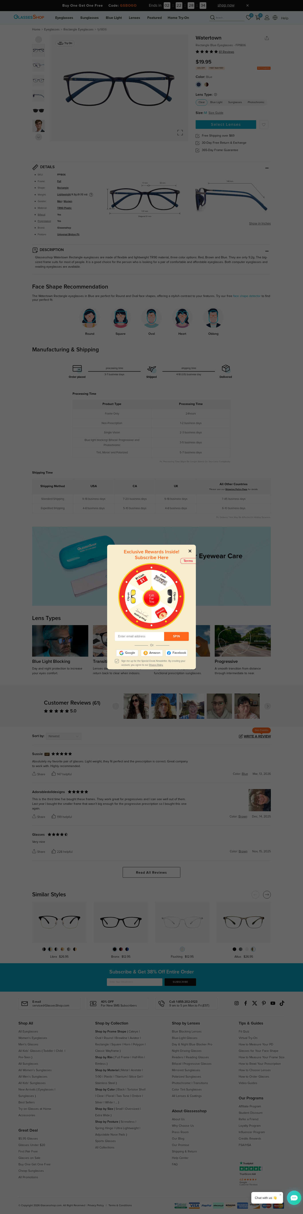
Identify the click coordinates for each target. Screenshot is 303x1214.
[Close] (190, 551)
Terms (188, 561)
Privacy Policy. (156, 665)
